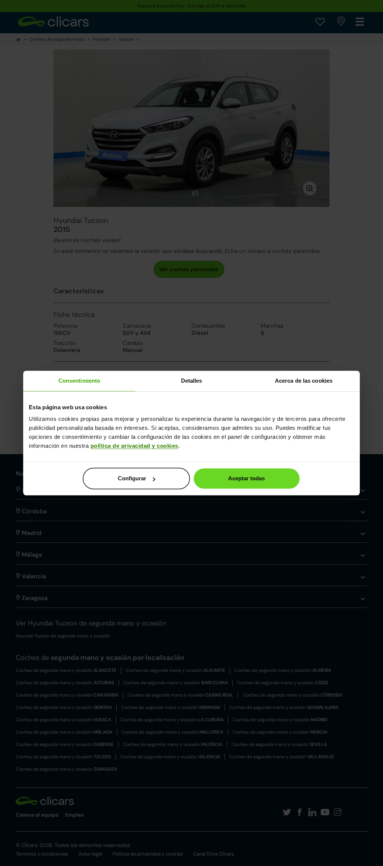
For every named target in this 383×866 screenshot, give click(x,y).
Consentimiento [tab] (79, 380)
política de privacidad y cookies (134, 446)
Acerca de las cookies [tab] (304, 380)
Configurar (132, 478)
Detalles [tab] (191, 380)
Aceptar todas (246, 478)
